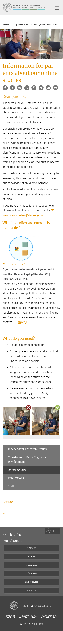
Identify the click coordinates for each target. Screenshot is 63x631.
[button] (31, 513)
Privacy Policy (28, 616)
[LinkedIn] (12, 87)
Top (55, 531)
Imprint (10, 616)
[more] (22, 322)
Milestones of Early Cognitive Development (27, 460)
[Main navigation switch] (56, 8)
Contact (31, 548)
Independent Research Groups (27, 449)
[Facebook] (5, 87)
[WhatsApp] (34, 87)
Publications (16, 478)
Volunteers (31, 573)
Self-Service (31, 582)
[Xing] (41, 87)
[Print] (55, 87)
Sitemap (31, 590)
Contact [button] (9, 502)
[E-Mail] (48, 87)
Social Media (13, 541)
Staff (11, 486)
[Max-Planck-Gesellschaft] (16, 606)
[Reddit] (19, 87)
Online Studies (17, 470)
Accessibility (49, 616)
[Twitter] (26, 87)
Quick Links (13, 535)
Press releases (31, 565)
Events (31, 556)
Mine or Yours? (14, 264)
